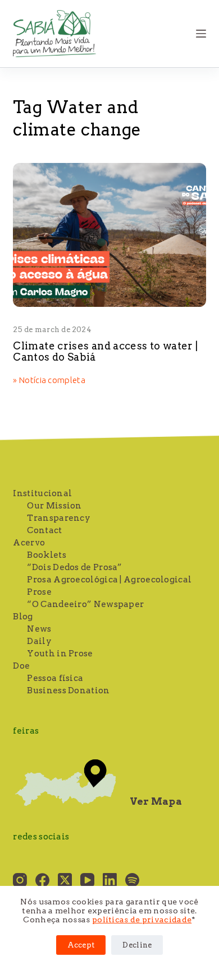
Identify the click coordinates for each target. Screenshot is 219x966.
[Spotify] (132, 880)
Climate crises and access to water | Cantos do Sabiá (105, 351)
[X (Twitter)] (65, 880)
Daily (39, 641)
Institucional (42, 493)
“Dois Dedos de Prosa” (74, 567)
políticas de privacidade (141, 919)
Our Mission (54, 506)
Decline (137, 945)
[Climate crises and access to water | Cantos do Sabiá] (109, 235)
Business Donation (68, 690)
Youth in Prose (60, 653)
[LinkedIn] (110, 880)
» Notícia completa (49, 380)
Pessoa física (55, 678)
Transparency (58, 518)
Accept (81, 945)
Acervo (29, 543)
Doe (21, 666)
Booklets (46, 555)
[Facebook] (42, 880)
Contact (44, 530)
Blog (23, 617)
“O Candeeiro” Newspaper (85, 604)
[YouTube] (87, 880)
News (39, 629)
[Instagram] (20, 880)
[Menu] (201, 34)
